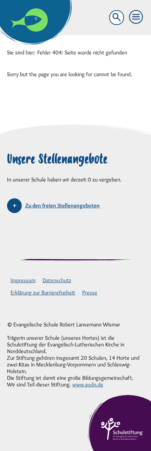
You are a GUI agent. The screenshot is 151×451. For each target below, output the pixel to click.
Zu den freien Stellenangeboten (62, 205)
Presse (89, 292)
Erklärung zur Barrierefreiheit (43, 292)
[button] (136, 17)
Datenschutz (56, 280)
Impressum (23, 280)
